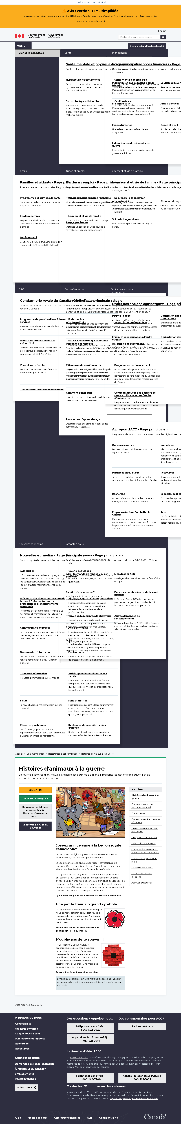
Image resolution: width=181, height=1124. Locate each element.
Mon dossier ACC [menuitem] (124, 574)
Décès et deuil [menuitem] (28, 237)
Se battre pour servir (142, 867)
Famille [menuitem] (23, 171)
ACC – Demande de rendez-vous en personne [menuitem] (87, 575)
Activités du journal (141, 883)
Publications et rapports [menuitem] (30, 1038)
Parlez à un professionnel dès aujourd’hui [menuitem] (37, 342)
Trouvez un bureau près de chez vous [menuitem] (88, 616)
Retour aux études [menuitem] (77, 222)
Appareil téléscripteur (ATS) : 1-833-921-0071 (90, 1039)
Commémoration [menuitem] (75, 289)
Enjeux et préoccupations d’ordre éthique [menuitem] (132, 338)
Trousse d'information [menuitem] (33, 673)
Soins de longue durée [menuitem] (125, 219)
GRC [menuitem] (21, 289)
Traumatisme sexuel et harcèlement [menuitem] (42, 389)
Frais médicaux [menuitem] (121, 103)
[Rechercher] (163, 37)
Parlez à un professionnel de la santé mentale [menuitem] (136, 593)
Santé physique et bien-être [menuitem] (83, 101)
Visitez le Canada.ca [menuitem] (31, 53)
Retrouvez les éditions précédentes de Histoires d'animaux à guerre (35, 811)
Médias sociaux (37, 1117)
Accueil (19, 754)
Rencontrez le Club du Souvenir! (35, 826)
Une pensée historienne (144, 837)
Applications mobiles (67, 1117)
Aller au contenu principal (92, 2)
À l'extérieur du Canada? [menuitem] (30, 1068)
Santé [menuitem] (68, 52)
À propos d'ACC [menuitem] (120, 418)
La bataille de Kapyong (143, 843)
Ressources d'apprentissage (63, 754)
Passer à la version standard (90, 21)
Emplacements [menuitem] (24, 1073)
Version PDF (35, 790)
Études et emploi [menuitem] (30, 216)
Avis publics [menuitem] (27, 571)
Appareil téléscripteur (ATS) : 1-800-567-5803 (142, 1077)
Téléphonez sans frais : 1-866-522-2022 (90, 1028)
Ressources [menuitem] (22, 1048)
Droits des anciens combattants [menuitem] (122, 291)
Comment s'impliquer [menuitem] (79, 392)
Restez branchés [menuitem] (25, 1079)
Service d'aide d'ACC (79, 1057)
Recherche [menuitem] (118, 494)
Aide (18, 1117)
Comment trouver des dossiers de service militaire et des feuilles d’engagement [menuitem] (135, 395)
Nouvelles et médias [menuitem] (31, 544)
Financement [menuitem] (119, 52)
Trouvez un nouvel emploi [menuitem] (81, 198)
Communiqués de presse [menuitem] (35, 627)
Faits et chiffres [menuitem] (77, 700)
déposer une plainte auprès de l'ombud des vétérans (134, 1098)
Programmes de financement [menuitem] (132, 365)
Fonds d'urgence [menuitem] (122, 125)
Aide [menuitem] (69, 639)
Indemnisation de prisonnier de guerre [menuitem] (131, 144)
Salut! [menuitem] (23, 700)
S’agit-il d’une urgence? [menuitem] (80, 592)
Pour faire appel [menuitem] (121, 315)
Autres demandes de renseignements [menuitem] (127, 617)
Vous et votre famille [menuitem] (32, 365)
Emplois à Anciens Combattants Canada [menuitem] (131, 513)
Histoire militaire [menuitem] (76, 322)
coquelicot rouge (89, 913)
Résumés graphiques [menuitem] (32, 725)
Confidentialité (108, 1117)
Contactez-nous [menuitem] (74, 544)
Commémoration (36, 754)
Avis (89, 1117)
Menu (24, 45)
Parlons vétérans (142, 1026)
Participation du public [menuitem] (125, 472)
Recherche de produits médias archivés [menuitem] (87, 726)
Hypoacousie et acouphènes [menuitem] (83, 79)
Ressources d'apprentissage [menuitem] (83, 419)
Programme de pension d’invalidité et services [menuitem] (43, 320)
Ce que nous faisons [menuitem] (27, 1033)
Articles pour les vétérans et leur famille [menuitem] (87, 675)
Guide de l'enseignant (35, 798)
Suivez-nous (27, 1088)
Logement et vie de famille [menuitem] (84, 216)
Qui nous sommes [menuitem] (123, 445)
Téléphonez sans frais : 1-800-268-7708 (90, 1077)
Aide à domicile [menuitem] (121, 201)
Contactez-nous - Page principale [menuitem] (93, 555)
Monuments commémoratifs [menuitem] (83, 365)
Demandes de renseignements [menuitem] (34, 1063)
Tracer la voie (138, 813)
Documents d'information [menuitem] (35, 652)
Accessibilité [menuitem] (23, 1023)
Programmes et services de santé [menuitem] (40, 198)
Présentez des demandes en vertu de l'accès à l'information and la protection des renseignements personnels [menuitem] (42, 602)
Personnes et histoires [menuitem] (79, 343)
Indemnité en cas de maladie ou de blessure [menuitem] (133, 84)
